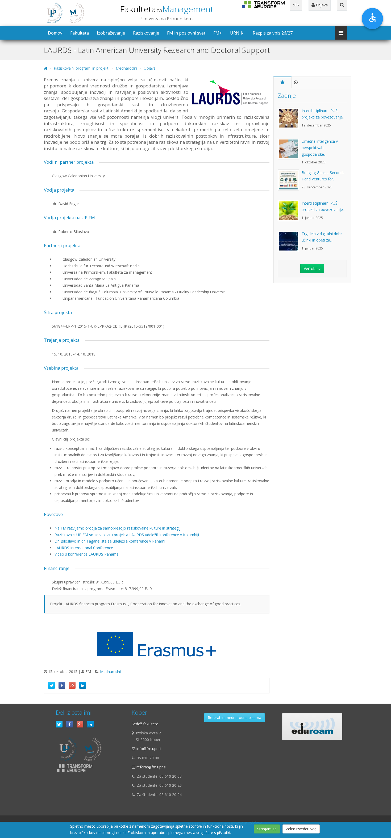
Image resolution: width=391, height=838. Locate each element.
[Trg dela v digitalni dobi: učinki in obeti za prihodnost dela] (290, 244)
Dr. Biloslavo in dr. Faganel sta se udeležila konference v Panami (110, 541)
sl (295, 4)
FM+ (217, 33)
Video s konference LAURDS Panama (87, 554)
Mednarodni (126, 68)
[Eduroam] (312, 726)
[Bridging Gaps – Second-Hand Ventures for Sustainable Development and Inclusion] (290, 183)
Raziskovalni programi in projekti (81, 68)
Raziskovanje (146, 33)
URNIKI (237, 33)
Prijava (321, 4)
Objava (150, 68)
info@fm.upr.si (148, 748)
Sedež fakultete (145, 723)
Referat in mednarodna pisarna (234, 717)
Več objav (312, 268)
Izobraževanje (111, 33)
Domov (55, 33)
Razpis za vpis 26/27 (273, 33)
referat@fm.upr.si (151, 766)
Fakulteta (167, 9)
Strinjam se (267, 828)
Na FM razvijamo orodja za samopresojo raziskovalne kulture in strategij (117, 528)
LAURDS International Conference (84, 547)
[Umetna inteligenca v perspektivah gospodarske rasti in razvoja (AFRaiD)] (290, 151)
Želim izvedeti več (301, 828)
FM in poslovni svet (186, 33)
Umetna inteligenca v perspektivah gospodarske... (320, 148)
